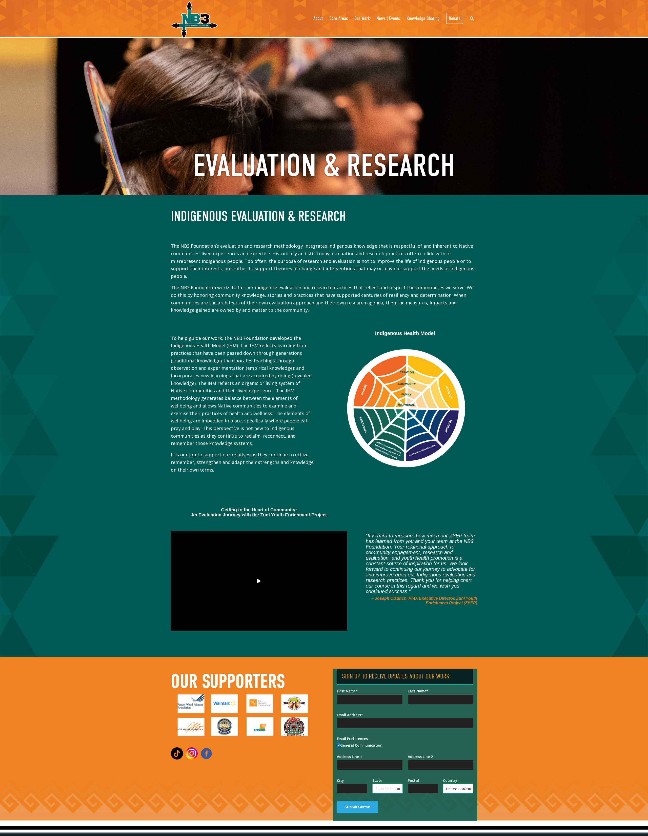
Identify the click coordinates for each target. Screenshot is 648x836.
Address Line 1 (349, 756)
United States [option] (458, 788)
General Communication (361, 745)
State (377, 780)
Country (450, 780)
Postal (413, 780)
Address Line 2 (420, 756)
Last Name (417, 691)
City (340, 780)
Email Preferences (352, 738)
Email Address (349, 714)
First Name (346, 691)
